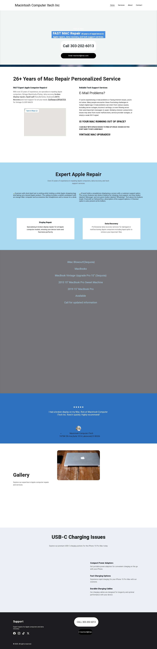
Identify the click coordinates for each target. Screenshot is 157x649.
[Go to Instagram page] (19, 633)
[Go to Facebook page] (14, 633)
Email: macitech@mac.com (78, 56)
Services (121, 5)
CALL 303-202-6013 (86, 622)
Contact (139, 5)
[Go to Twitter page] (28, 633)
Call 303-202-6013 (78, 46)
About (130, 5)
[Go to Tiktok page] (23, 633)
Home (112, 5)
